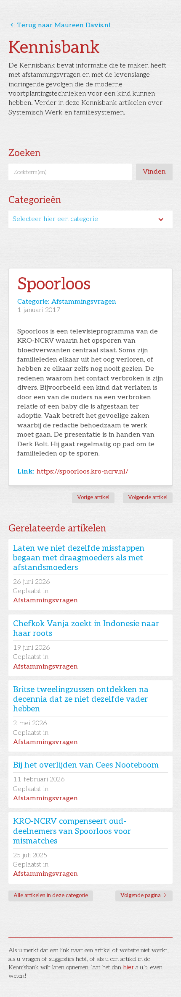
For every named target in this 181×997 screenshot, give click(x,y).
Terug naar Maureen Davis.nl (59, 25)
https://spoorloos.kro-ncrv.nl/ (82, 472)
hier (128, 967)
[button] (90, 219)
